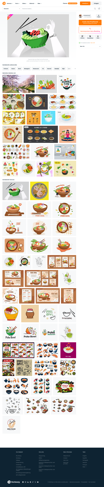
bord (19, 68)
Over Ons (65, 460)
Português (85, 460)
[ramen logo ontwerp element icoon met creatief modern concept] (11, 425)
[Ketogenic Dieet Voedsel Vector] (46, 84)
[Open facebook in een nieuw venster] (23, 482)
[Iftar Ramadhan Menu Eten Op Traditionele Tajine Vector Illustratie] (13, 102)
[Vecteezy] (4, 3)
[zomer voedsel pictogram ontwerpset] (10, 169)
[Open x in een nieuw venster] (35, 482)
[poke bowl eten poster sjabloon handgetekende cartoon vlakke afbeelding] (68, 296)
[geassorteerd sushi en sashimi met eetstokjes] (41, 386)
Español (85, 458)
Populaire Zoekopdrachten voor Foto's (47, 466)
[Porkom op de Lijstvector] (12, 134)
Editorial (31, 3)
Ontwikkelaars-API (20, 467)
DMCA (40, 458)
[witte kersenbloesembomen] (18, 84)
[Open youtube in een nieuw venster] (37, 482)
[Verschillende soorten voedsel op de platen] (62, 102)
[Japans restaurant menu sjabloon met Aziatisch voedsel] (18, 350)
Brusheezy (18, 455)
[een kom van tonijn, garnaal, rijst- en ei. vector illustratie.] (11, 313)
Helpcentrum (66, 455)
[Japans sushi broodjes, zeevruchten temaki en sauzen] (8, 367)
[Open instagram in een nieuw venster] (25, 482)
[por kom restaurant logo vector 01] (30, 332)
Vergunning (42, 455)
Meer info (82, 46)
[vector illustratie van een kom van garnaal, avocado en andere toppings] (39, 191)
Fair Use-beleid (92, 482)
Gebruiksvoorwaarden (75, 482)
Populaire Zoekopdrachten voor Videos (47, 470)
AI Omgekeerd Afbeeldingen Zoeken (23, 469)
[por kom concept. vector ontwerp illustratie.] (24, 367)
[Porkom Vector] (65, 169)
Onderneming (19, 462)
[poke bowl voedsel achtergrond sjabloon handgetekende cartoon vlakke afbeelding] (10, 296)
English (85, 455)
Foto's (17, 3)
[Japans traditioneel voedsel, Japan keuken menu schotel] (64, 386)
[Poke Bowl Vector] (33, 117)
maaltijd (57, 68)
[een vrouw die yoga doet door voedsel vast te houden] (67, 134)
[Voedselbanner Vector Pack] (13, 117)
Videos (24, 3)
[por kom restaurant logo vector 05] (11, 332)
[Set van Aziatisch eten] (16, 151)
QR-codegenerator (21, 475)
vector (13, 68)
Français (85, 464)
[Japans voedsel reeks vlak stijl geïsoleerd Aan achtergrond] (47, 350)
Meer (39, 3)
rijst (63, 68)
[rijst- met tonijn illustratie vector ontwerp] (30, 313)
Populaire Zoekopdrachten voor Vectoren (47, 463)
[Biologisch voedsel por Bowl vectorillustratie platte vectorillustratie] (37, 102)
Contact (65, 458)
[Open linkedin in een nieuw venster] (28, 482)
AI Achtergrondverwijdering (23, 472)
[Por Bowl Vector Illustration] (48, 117)
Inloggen (96, 3)
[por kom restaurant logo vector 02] (49, 332)
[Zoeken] (95, 9)
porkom (6, 68)
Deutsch (85, 462)
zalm (69, 68)
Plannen (65, 3)
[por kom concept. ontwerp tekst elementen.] (49, 313)
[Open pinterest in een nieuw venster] (30, 482)
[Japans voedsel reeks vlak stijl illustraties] (37, 405)
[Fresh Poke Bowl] (66, 117)
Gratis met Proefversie (90, 22)
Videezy (18, 460)
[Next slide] (73, 69)
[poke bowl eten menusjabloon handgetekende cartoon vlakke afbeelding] (26, 296)
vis (43, 68)
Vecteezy (18, 458)
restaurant (36, 68)
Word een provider (65, 463)
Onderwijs (18, 464)
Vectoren (9, 3)
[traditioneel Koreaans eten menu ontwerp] (41, 134)
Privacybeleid (84, 482)
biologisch (27, 68)
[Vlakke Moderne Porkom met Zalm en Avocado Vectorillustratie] (45, 169)
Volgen (98, 17)
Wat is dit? (93, 42)
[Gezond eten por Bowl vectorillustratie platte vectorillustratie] (15, 191)
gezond (49, 68)
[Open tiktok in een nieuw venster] (32, 482)
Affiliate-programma (44, 460)
